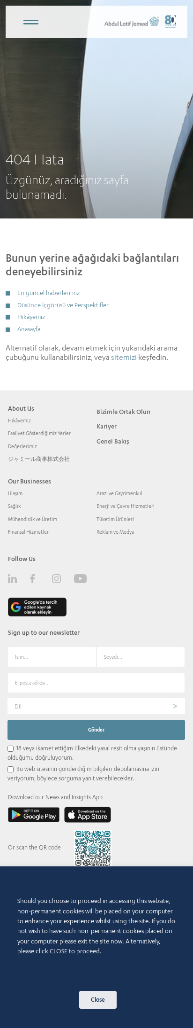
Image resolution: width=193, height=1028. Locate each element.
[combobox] (96, 706)
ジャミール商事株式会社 (39, 459)
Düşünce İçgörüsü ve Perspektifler (63, 305)
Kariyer (106, 426)
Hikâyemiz (31, 316)
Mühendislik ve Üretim (32, 519)
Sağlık (14, 506)
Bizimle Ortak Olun (123, 411)
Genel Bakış (112, 441)
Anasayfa (28, 329)
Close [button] (98, 999)
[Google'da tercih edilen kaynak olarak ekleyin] (37, 607)
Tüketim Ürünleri (115, 519)
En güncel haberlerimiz (48, 292)
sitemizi (124, 357)
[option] (96, 109)
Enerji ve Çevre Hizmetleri (125, 506)
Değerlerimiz (22, 446)
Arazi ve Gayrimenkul (119, 493)
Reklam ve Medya (115, 532)
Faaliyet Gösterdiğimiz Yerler (39, 433)
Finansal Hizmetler (28, 532)
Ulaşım (15, 493)
